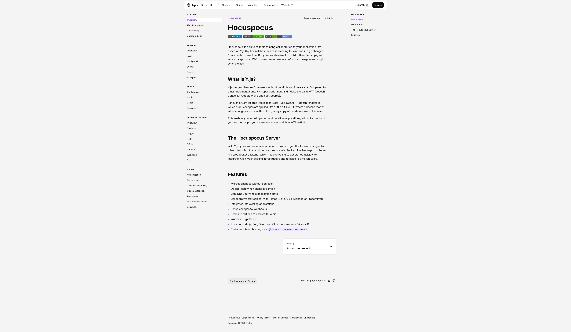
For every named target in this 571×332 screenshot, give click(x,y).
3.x (212, 5)
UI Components (269, 5)
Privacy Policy (263, 317)
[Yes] (329, 280)
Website (285, 5)
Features (355, 35)
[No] (333, 280)
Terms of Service (279, 317)
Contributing (296, 317)
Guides (240, 5)
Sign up (378, 5)
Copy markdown (313, 18)
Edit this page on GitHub (242, 281)
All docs (225, 5)
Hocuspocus (234, 18)
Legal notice (248, 317)
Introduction (357, 19)
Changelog (309, 317)
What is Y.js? (357, 24)
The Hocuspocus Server (363, 30)
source (275, 95)
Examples (252, 5)
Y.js (242, 51)
